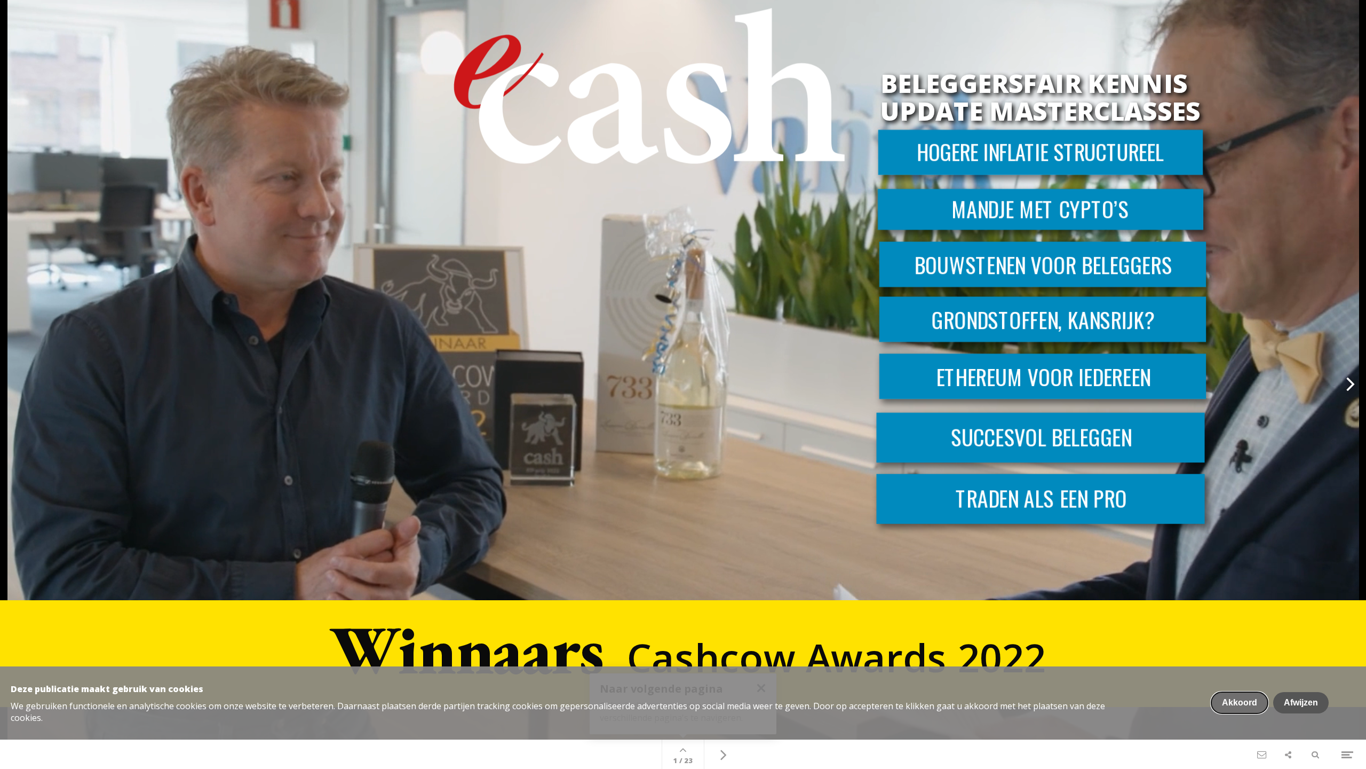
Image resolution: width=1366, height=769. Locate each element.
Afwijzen (1301, 702)
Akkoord (1239, 702)
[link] (1040, 499)
